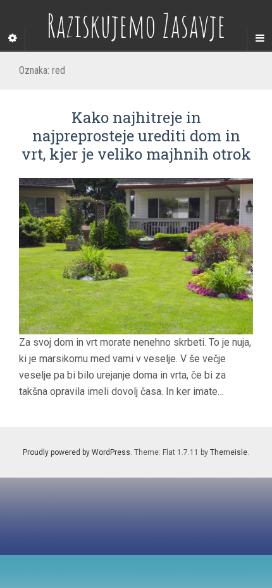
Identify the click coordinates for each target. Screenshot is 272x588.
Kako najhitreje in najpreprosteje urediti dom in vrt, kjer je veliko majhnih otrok (136, 135)
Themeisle (228, 452)
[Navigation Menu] (259, 38)
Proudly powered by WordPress (76, 452)
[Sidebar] (12, 38)
